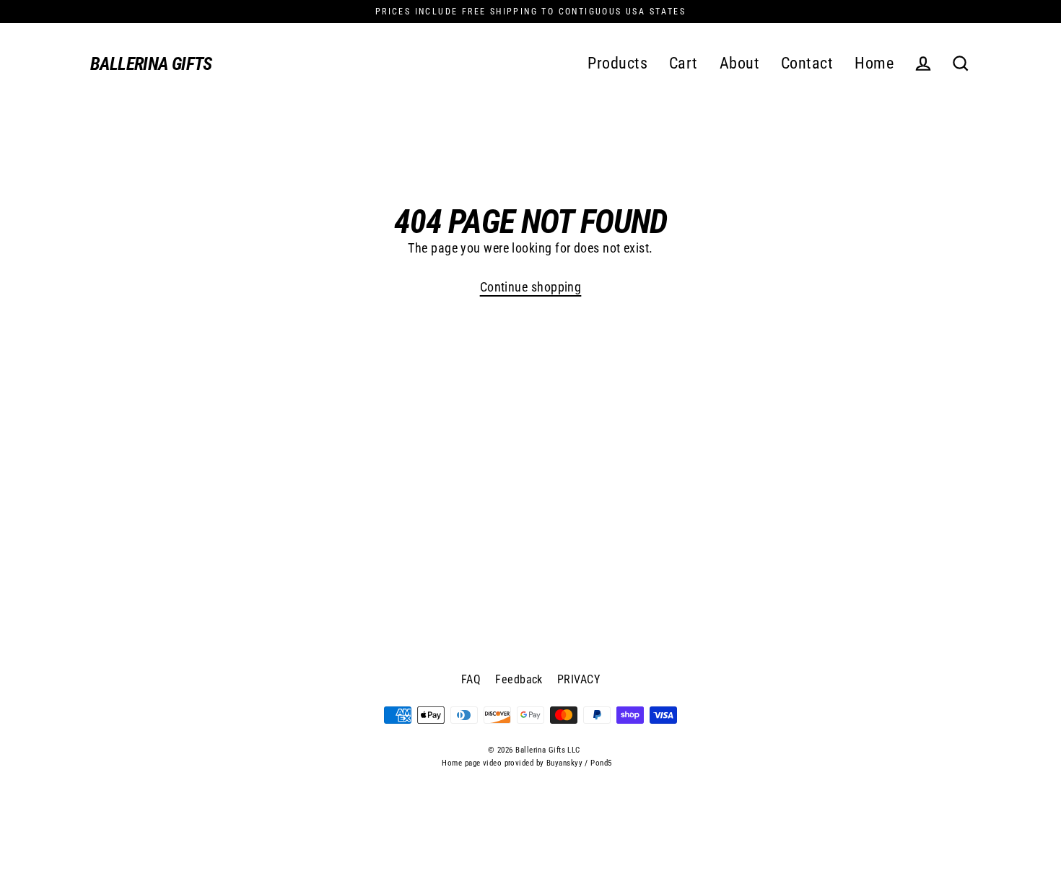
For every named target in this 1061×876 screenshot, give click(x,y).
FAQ (471, 679)
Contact (807, 63)
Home (874, 63)
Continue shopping (531, 286)
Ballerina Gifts (151, 64)
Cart (683, 63)
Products (617, 63)
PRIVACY (578, 679)
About (739, 63)
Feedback (519, 679)
